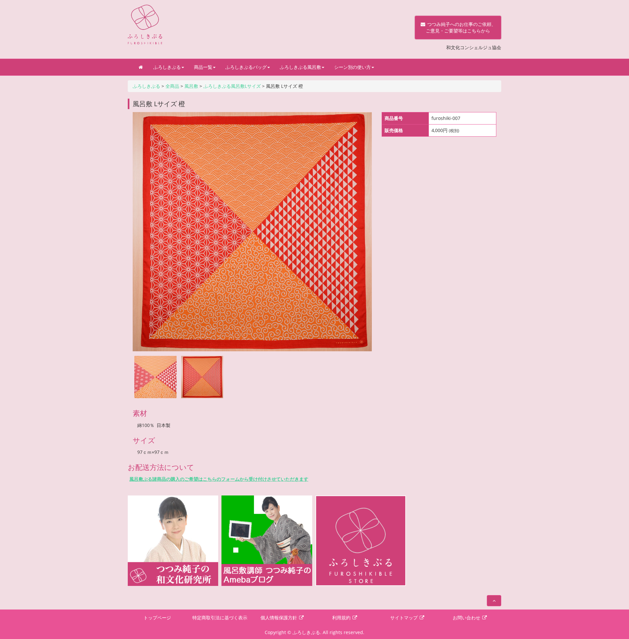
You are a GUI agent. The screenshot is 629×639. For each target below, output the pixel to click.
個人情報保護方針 (279, 617)
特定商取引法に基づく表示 (219, 617)
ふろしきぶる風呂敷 (300, 67)
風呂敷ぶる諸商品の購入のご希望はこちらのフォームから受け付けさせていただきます (218, 479)
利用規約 (342, 617)
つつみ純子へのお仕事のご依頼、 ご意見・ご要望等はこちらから (458, 27)
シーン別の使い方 (352, 67)
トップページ (157, 617)
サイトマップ (404, 617)
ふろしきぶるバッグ (246, 67)
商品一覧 (203, 67)
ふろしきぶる (167, 67)
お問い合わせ (467, 617)
